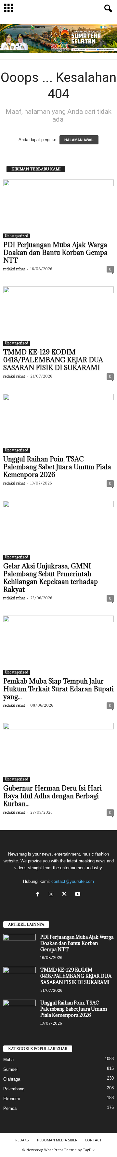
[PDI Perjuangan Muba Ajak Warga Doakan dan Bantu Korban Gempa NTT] (58, 209)
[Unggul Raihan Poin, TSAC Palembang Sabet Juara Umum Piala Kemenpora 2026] (58, 423)
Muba (8, 1059)
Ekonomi (11, 1098)
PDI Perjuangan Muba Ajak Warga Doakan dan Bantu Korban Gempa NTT (55, 253)
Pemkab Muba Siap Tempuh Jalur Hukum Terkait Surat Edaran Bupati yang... (58, 689)
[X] (65, 894)
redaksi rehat (14, 268)
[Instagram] (52, 894)
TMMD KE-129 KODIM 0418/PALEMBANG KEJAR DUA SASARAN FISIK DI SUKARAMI (53, 360)
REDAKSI (22, 1139)
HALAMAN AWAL (79, 140)
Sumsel (10, 1069)
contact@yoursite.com (72, 881)
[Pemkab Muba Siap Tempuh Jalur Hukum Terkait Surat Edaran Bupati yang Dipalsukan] (58, 645)
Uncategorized (16, 235)
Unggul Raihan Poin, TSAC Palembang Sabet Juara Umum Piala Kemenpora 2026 (57, 467)
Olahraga (11, 1079)
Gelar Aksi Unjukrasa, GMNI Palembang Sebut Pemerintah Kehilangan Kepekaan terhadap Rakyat (50, 578)
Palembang (13, 1088)
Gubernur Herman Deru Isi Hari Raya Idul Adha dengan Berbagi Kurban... (52, 796)
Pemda (10, 1108)
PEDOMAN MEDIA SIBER (57, 1139)
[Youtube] (78, 894)
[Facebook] (39, 894)
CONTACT (93, 1139)
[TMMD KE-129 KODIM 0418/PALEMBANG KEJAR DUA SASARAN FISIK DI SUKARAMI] (58, 315)
